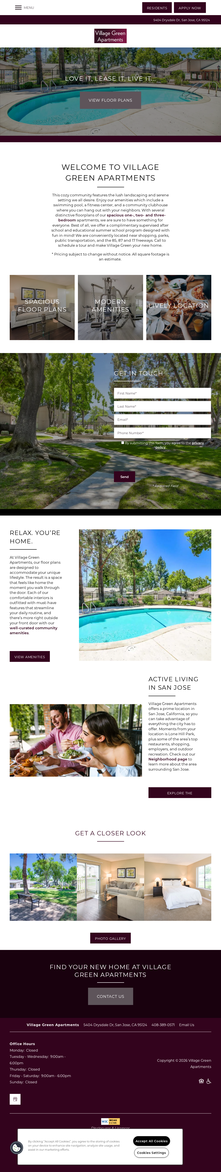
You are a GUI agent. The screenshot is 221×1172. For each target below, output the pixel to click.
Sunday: (17, 1082)
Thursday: (18, 1069)
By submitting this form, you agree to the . (164, 445)
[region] (100, 1146)
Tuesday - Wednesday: (29, 1056)
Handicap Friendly (208, 1083)
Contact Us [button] (110, 996)
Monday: (17, 1050)
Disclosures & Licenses (110, 1128)
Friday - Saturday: (24, 1075)
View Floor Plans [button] (110, 100)
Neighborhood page (167, 759)
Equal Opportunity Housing (201, 1083)
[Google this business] (15, 1099)
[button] (157, 7)
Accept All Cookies (152, 1141)
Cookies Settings (151, 1153)
